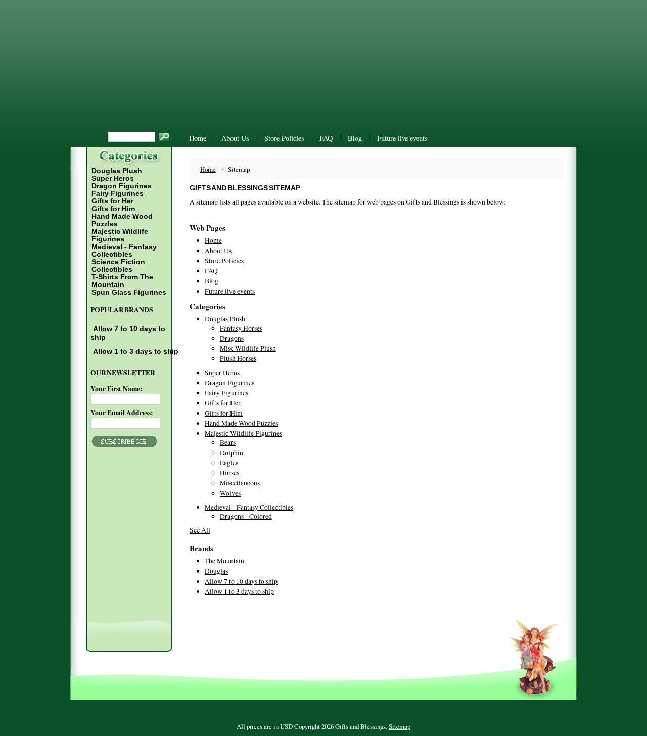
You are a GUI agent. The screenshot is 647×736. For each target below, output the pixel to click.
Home (208, 169)
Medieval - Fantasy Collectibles (123, 250)
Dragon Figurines (121, 186)
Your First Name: (116, 389)
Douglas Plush (116, 171)
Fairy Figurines (117, 193)
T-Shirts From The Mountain (121, 281)
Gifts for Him (113, 209)
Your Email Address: (121, 412)
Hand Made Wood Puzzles (122, 220)
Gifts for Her (112, 201)
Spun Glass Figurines (128, 292)
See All (200, 530)
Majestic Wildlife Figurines (119, 235)
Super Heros (112, 178)
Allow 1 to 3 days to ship (135, 351)
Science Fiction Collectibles (117, 265)
